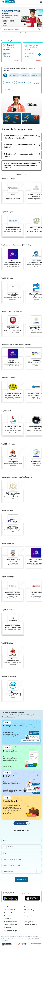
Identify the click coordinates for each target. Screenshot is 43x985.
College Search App (10, 930)
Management (33, 45)
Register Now (21, 879)
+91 (4, 846)
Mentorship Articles (30, 925)
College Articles (29, 916)
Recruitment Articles (11, 922)
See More (16, 60)
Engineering (11, 45)
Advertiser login (29, 910)
